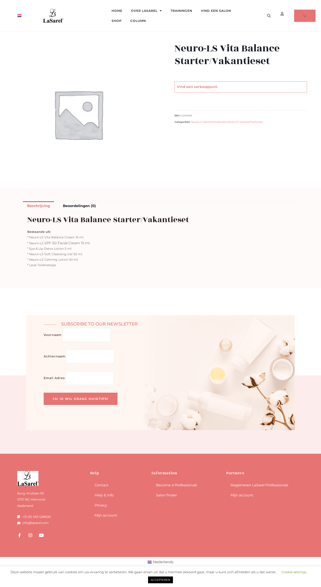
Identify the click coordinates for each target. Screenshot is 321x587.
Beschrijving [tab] (38, 206)
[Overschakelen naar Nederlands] (19, 16)
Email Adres (54, 378)
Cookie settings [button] (293, 572)
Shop (117, 21)
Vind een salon (216, 11)
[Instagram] (30, 535)
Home (117, 11)
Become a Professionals (176, 485)
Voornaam (53, 335)
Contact (102, 485)
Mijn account (106, 515)
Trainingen (181, 11)
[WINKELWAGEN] (305, 16)
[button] (269, 15)
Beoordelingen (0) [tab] (79, 206)
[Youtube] (41, 535)
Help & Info (104, 495)
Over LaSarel (144, 11)
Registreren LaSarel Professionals (259, 485)
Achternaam (55, 356)
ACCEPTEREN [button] (160, 580)
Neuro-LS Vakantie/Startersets (208, 122)
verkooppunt (205, 87)
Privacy (101, 505)
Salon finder (166, 495)
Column (138, 21)
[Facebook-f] (19, 535)
